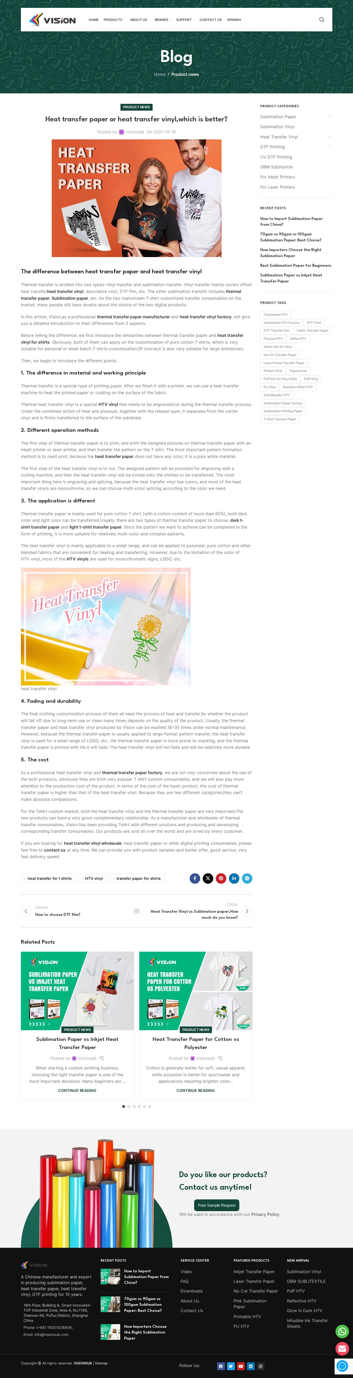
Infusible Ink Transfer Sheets (307, 1323)
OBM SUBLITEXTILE (306, 1281)
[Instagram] (261, 1366)
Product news (185, 74)
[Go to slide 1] (123, 1106)
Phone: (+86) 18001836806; (48, 1327)
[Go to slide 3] (134, 1106)
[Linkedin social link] (234, 878)
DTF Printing (272, 146)
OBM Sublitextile (276, 166)
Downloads (192, 1291)
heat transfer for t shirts (50, 878)
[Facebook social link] (195, 878)
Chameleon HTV (276, 314)
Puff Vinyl (311, 379)
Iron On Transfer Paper (280, 355)
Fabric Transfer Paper (312, 330)
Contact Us (192, 1310)
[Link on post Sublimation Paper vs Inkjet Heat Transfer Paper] (77, 991)
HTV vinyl (94, 878)
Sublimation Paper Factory (283, 403)
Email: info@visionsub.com (46, 1334)
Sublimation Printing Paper (283, 411)
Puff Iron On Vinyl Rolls (280, 379)
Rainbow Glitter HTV (298, 387)
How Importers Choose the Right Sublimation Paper (290, 253)
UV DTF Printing (276, 157)
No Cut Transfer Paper (256, 1291)
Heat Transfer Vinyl (279, 136)
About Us (190, 1300)
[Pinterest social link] (221, 878)
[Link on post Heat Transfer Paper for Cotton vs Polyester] (195, 991)
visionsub (135, 131)
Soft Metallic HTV (277, 395)
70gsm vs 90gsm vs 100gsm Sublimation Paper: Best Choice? (291, 237)
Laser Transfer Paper (254, 1281)
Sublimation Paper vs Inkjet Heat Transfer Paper (291, 278)
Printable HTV (247, 1316)
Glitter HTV (298, 339)
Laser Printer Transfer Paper (284, 363)
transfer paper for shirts (139, 878)
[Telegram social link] (247, 878)
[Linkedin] (251, 1366)
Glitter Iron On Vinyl (278, 347)
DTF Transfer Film (277, 330)
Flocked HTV (273, 339)
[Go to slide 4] (139, 1106)
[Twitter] (231, 1366)
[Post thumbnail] (110, 1278)
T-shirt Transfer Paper (280, 419)
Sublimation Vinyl (277, 126)
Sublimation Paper (278, 116)
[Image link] (34, 1264)
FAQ (184, 1281)
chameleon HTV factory (282, 323)
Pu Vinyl (270, 387)
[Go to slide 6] (149, 1106)
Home (160, 74)
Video (186, 1271)
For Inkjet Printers (277, 176)
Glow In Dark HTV (304, 1310)
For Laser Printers (277, 187)
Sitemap (101, 1363)
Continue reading (77, 1090)
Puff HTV (296, 1291)
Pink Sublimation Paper (250, 1303)
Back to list (137, 911)
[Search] (322, 19)
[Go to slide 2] (129, 1106)
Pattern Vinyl (273, 371)
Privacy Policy (265, 1214)
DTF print (314, 323)
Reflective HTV (301, 1300)
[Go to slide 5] (144, 1106)
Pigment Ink (298, 371)
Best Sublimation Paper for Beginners (295, 266)
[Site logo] (52, 19)
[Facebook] (221, 1366)
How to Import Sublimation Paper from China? (291, 222)
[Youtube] (241, 1366)
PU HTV (241, 1326)
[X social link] (208, 878)
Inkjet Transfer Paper (254, 1271)
